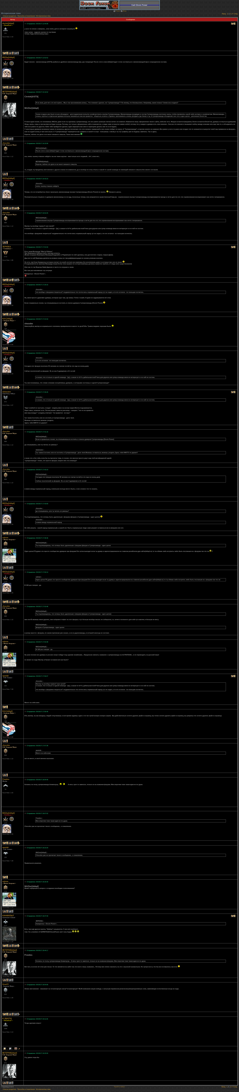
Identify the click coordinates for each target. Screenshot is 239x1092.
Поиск (118, 11)
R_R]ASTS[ (7, 1019)
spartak (5, 676)
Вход (124, 11)
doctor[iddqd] (8, 23)
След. (236, 14)
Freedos (5, 779)
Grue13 (5, 984)
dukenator (6, 392)
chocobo (6, 143)
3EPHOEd (6, 247)
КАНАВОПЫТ (8, 916)
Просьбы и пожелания (26, 16)
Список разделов (10, 16)
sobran (5, 538)
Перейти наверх (119, 1086)
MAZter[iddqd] (8, 57)
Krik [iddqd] (7, 319)
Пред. (224, 14)
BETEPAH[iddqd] (9, 92)
